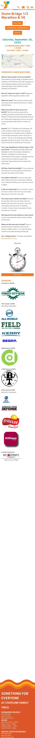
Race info (17, 23)
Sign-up (18, 33)
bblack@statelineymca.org (8, 238)
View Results (17, 274)
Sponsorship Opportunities (17, 28)
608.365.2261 (10, 718)
